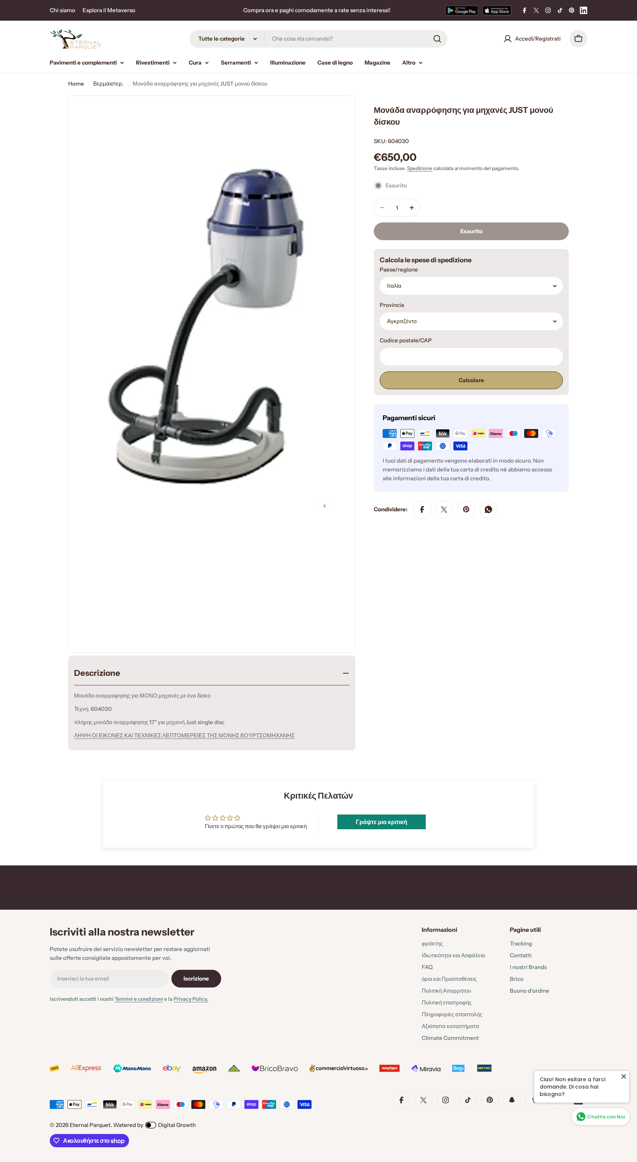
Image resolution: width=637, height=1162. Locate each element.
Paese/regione (399, 269)
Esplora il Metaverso (109, 10)
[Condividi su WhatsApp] (488, 509)
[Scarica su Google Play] (462, 10)
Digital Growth (177, 1124)
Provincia (392, 304)
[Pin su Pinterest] (466, 509)
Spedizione (419, 168)
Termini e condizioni (139, 999)
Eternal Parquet (90, 1124)
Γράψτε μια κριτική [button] (381, 822)
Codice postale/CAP (406, 340)
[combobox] (318, 39)
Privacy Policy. (191, 999)
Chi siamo (62, 10)
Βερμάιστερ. (108, 83)
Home (76, 83)
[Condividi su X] (444, 509)
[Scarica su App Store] (497, 10)
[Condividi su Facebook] (422, 509)
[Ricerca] (437, 38)
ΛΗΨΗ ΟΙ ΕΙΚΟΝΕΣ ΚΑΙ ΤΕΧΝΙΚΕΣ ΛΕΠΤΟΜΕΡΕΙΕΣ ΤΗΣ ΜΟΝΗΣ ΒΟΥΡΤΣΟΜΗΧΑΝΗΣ (184, 735)
